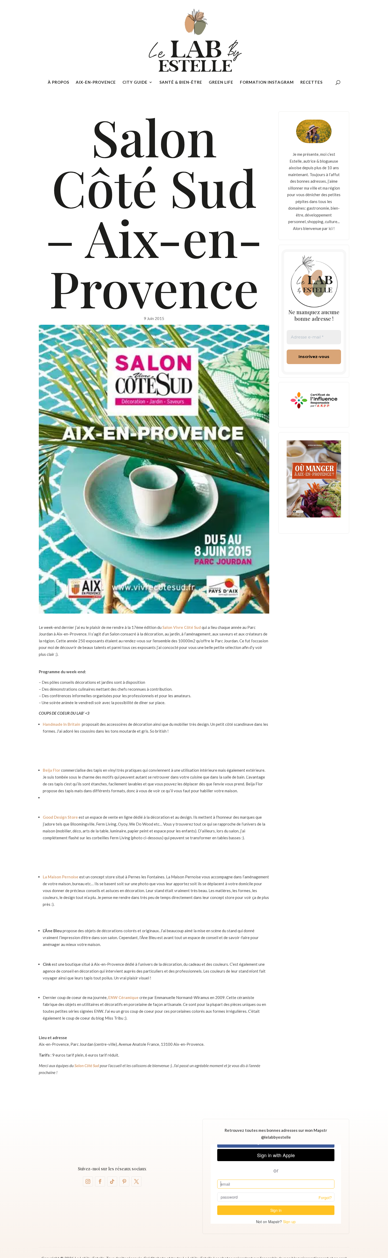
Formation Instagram (267, 82)
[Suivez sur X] (136, 1181)
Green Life (221, 82)
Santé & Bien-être (180, 82)
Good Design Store (60, 817)
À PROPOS (58, 82)
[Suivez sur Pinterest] (124, 1181)
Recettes (311, 82)
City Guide (135, 82)
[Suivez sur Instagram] (88, 1181)
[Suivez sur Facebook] (100, 1181)
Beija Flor (51, 770)
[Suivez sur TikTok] (112, 1181)
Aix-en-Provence (96, 82)
